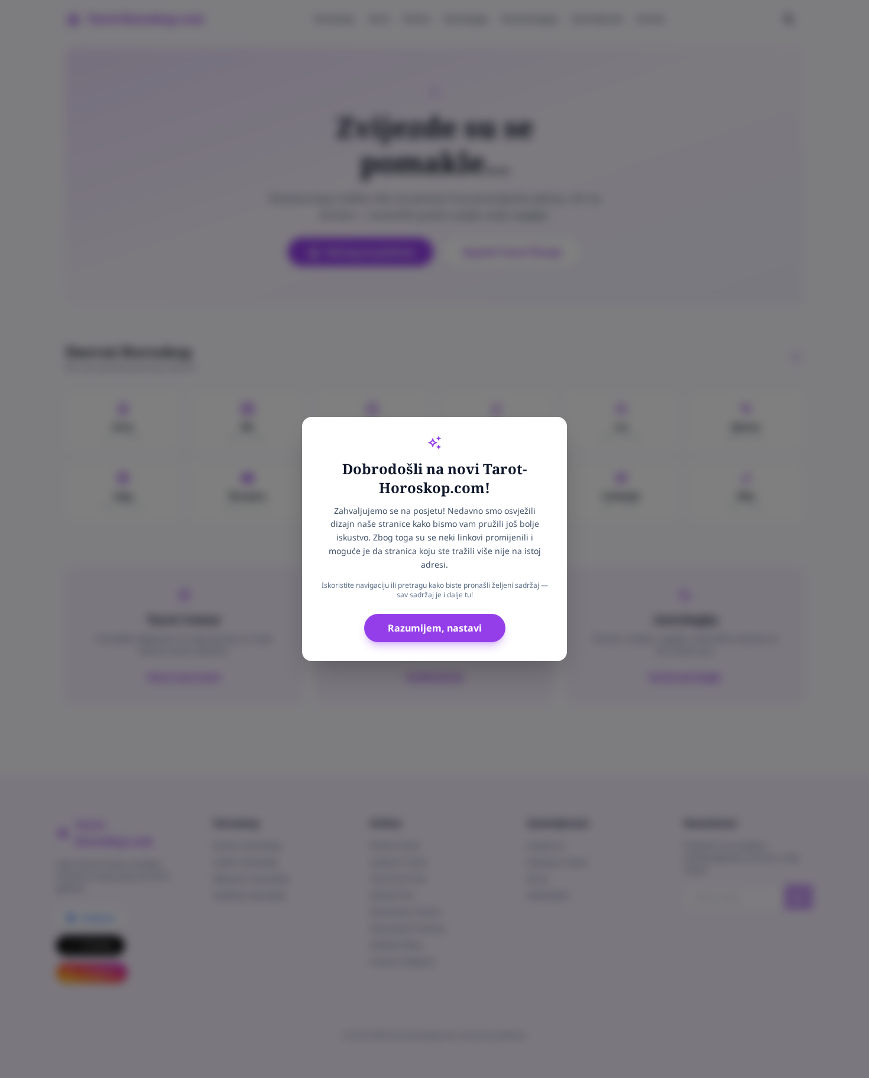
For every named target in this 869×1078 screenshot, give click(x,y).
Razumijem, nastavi (435, 628)
